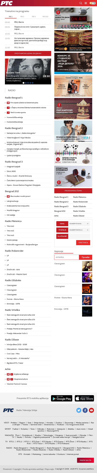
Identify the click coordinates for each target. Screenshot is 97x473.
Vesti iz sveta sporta (18, 112)
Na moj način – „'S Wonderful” (18, 358)
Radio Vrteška (12, 310)
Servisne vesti (36, 424)
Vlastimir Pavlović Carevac (17, 384)
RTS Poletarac (63, 443)
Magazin (9, 435)
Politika (14, 423)
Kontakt (27, 454)
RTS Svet (36, 441)
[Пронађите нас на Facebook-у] (85, 410)
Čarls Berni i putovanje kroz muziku (20, 180)
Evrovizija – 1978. (13, 304)
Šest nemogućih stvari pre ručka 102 (21, 315)
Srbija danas (39, 423)
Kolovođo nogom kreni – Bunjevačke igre (22, 245)
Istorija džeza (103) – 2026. (17, 344)
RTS (20, 454)
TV (6, 441)
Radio (9, 448)
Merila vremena (82, 423)
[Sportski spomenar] (73, 176)
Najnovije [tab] (58, 251)
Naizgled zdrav (78, 437)
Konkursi (61, 454)
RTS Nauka (46, 441)
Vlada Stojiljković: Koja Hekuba (18, 138)
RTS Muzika (50, 443)
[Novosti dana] (73, 18)
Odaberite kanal (75, 223)
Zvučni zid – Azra (13, 269)
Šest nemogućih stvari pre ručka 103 (21, 319)
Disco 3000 (11, 171)
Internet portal (73, 454)
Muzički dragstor (13, 210)
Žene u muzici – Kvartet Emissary (19, 176)
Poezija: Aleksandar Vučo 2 (17, 333)
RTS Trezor (38, 443)
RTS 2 (19, 441)
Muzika (38, 435)
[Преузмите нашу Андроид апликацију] (61, 398)
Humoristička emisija (15, 117)
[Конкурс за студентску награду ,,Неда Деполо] (73, 63)
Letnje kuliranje (12, 201)
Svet (29, 423)
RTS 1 (11, 441)
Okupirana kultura (21, 379)
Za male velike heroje (61, 437)
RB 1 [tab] (11, 17)
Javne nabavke (49, 454)
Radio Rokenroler (14, 250)
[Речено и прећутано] (73, 131)
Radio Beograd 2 (14, 128)
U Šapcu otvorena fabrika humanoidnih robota (28, 107)
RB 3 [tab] (34, 17)
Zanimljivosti (27, 435)
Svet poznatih (71, 435)
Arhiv (7, 369)
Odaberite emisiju (75, 230)
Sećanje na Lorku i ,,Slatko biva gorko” (21, 133)
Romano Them (13, 72)
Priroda (28, 437)
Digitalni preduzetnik (41, 437)
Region (22, 423)
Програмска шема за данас (28, 53)
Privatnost (7, 469)
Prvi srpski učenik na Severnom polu (24, 103)
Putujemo (59, 435)
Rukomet (50, 429)
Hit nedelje (11, 215)
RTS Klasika (82, 441)
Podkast (60, 424)
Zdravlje (82, 435)
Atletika (71, 429)
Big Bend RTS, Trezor (15, 363)
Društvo (59, 423)
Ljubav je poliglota (13, 155)
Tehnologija (48, 435)
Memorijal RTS (53, 431)
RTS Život (70, 441)
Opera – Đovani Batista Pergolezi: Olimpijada (23, 185)
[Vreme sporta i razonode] (73, 153)
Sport (8, 429)
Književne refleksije (21, 374)
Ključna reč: (62, 236)
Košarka (24, 429)
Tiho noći (10, 226)
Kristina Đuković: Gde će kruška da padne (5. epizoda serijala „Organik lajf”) (27, 143)
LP (8, 256)
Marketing (36, 454)
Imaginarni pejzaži (13, 167)
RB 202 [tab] (45, 17)
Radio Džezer (12, 339)
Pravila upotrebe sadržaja (32, 469)
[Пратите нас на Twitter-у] (78, 410)
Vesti (6, 423)
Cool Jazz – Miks (13, 354)
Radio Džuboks (13, 280)
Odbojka (40, 429)
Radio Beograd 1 (14, 97)
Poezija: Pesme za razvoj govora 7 (19, 329)
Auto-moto (81, 429)
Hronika (49, 423)
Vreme (25, 424)
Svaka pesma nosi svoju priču (18, 206)
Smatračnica (49, 424)
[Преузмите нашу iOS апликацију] (84, 398)
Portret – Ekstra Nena (15, 299)
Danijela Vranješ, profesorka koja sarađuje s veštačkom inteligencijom (28, 150)
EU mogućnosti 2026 (75, 424)
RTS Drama (58, 441)
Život (17, 435)
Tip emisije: (62, 230)
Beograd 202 (12, 191)
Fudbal (15, 429)
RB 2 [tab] (22, 17)
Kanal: (62, 223)
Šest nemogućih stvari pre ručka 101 (21, 324)
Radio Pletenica (13, 221)
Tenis (32, 429)
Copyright (17, 469)
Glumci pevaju (12, 240)
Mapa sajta (85, 460)
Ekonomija (69, 423)
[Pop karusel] (73, 108)
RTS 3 (26, 441)
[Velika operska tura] (73, 40)
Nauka (19, 437)
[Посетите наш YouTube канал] (91, 410)
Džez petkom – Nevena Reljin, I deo (20, 349)
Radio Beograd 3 (14, 161)
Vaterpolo (61, 429)
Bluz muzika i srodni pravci (20, 196)
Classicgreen (12, 285)
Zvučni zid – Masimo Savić (17, 274)
